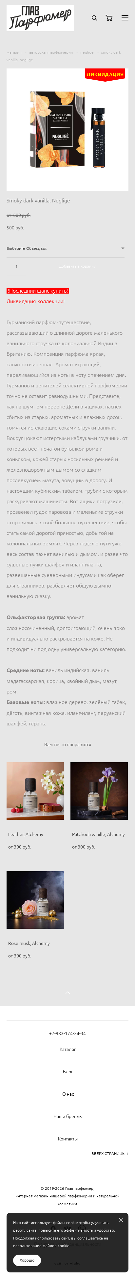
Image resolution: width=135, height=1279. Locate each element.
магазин (14, 52)
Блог (68, 1071)
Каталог (68, 1049)
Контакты (68, 1138)
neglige (87, 52)
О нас (68, 1094)
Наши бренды (68, 1116)
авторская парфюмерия (51, 52)
